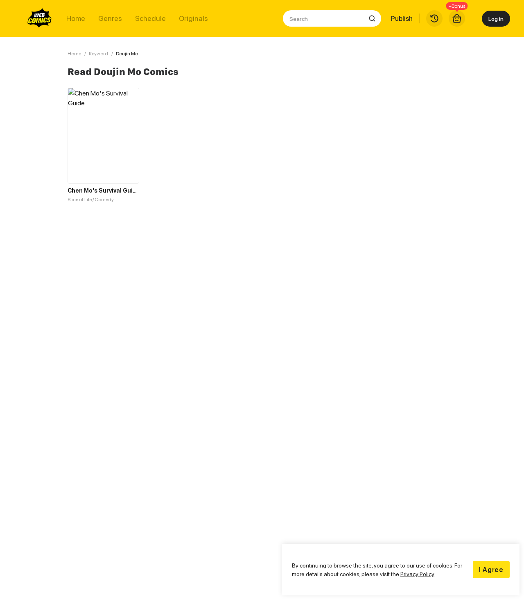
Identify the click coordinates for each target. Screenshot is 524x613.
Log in (496, 18)
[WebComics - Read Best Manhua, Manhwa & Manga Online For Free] (39, 18)
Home (75, 18)
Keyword (98, 53)
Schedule (150, 18)
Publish (402, 18)
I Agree (491, 569)
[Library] (434, 18)
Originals (193, 18)
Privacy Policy (417, 573)
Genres (110, 18)
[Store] (457, 18)
